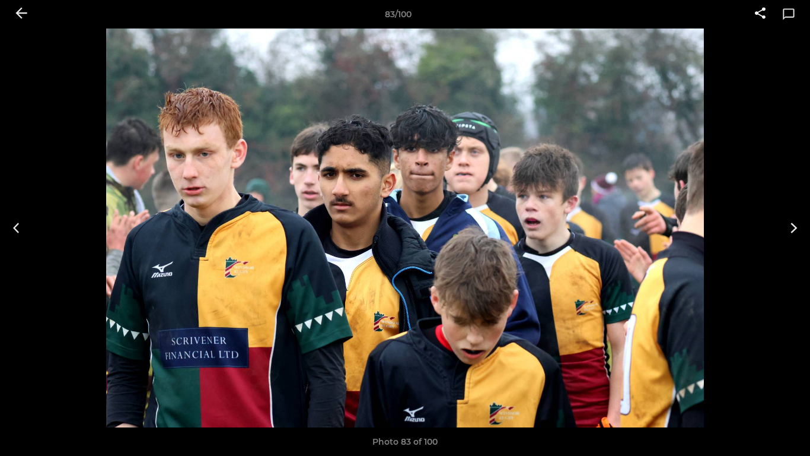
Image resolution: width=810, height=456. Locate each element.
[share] (760, 14)
